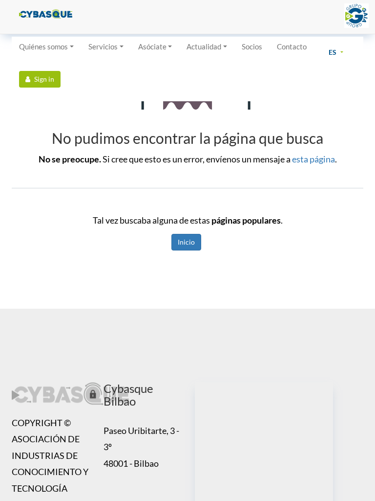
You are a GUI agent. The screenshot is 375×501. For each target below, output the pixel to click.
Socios (252, 46)
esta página (313, 159)
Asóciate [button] (152, 46)
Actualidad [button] (204, 46)
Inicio (186, 242)
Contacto (292, 46)
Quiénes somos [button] (43, 46)
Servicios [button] (103, 46)
